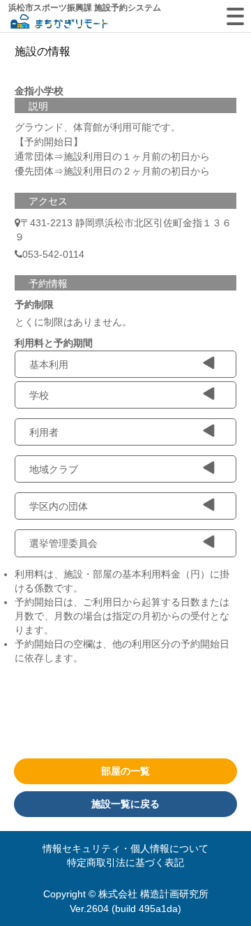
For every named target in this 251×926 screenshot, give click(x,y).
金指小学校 (39, 90)
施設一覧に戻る (125, 803)
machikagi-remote (59, 22)
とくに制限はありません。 (73, 322)
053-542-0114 (53, 254)
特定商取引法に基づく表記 (125, 862)
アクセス (48, 201)
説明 (38, 106)
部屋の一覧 (125, 771)
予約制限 (34, 304)
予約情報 (48, 283)
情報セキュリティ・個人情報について (125, 848)
